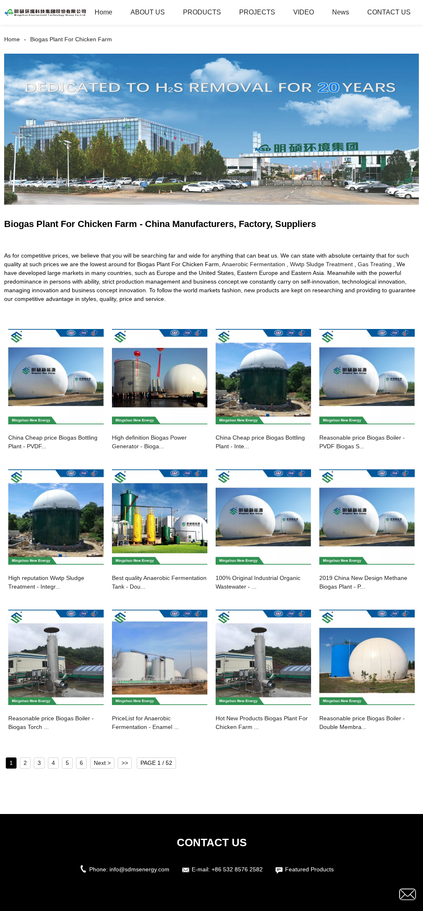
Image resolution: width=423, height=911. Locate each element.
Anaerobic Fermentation (253, 264)
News (340, 12)
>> (124, 763)
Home (103, 12)
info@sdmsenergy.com (139, 869)
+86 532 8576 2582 (237, 869)
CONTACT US (389, 12)
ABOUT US (148, 12)
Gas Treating (375, 264)
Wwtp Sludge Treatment (321, 264)
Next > (102, 763)
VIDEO (303, 12)
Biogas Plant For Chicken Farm (71, 39)
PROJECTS (257, 12)
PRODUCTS (202, 12)
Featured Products (309, 869)
